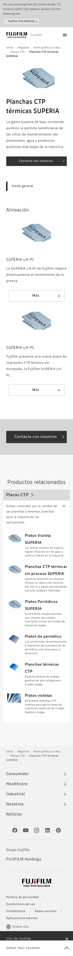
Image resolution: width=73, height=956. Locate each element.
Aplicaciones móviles (22, 918)
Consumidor (17, 774)
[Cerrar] (66, 939)
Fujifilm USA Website (21, 21)
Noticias (14, 814)
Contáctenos (16, 911)
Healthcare (17, 784)
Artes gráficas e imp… (48, 48)
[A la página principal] (16, 35)
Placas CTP (18, 52)
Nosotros (15, 804)
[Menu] (65, 35)
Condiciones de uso (20, 904)
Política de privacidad (22, 897)
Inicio (9, 48)
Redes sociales (46, 911)
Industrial (15, 794)
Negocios (23, 48)
